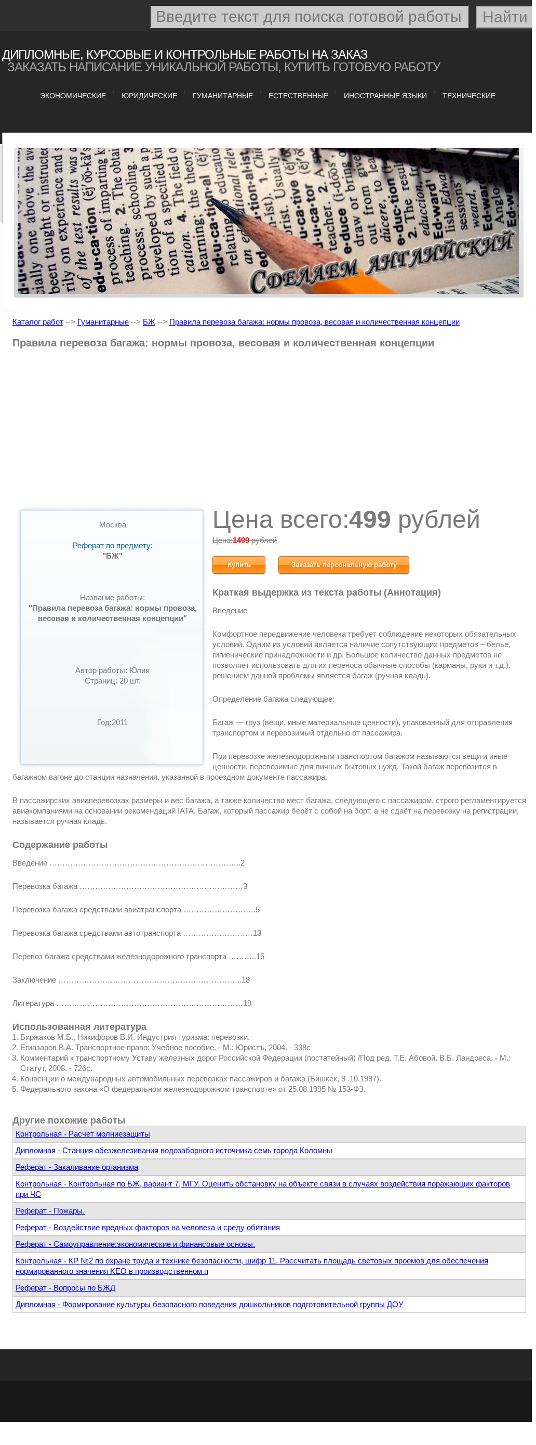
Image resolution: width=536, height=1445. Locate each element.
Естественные (298, 96)
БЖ (149, 321)
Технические (469, 96)
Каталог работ (37, 321)
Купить (239, 565)
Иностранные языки (385, 96)
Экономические (73, 96)
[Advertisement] (269, 431)
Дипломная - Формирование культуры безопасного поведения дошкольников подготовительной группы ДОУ (210, 1304)
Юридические (149, 96)
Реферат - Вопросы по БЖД (65, 1287)
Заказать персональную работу (344, 565)
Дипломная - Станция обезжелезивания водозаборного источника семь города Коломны (174, 1150)
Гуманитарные (223, 96)
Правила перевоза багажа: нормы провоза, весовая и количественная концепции (314, 321)
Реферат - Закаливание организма (77, 1167)
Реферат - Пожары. (50, 1210)
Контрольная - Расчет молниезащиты (83, 1133)
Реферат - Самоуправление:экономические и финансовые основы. (135, 1244)
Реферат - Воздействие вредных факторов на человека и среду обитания (148, 1227)
